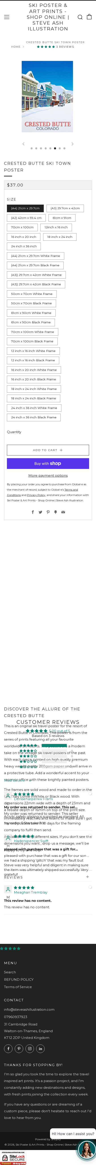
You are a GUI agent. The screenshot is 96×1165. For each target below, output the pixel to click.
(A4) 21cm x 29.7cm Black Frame (35, 265)
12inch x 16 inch (56, 227)
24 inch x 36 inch (24, 246)
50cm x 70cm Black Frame (31, 303)
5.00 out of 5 (59, 731)
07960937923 (15, 1017)
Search (10, 972)
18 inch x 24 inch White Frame (34, 389)
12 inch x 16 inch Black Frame (33, 360)
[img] (24, 794)
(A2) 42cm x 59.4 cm (26, 218)
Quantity (14, 432)
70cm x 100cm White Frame (32, 332)
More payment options (48, 475)
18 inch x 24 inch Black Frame (33, 398)
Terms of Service (18, 987)
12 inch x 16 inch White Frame (33, 351)
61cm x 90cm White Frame (31, 313)
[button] (46, 46)
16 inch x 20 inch (23, 237)
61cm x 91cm (62, 218)
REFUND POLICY (18, 979)
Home (16, 46)
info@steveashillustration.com (29, 1009)
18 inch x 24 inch (59, 237)
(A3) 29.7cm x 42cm (65, 208)
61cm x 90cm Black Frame (31, 322)
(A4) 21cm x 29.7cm (25, 208)
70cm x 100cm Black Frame (32, 341)
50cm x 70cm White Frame (31, 294)
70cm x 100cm (22, 227)
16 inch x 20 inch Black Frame (33, 379)
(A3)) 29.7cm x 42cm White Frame (36, 275)
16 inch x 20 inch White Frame (34, 370)
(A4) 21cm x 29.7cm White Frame (35, 256)
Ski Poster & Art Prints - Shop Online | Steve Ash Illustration (48, 17)
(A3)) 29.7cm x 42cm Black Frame (36, 284)
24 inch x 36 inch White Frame (34, 408)
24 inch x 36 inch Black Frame (33, 417)
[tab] (32, 148)
